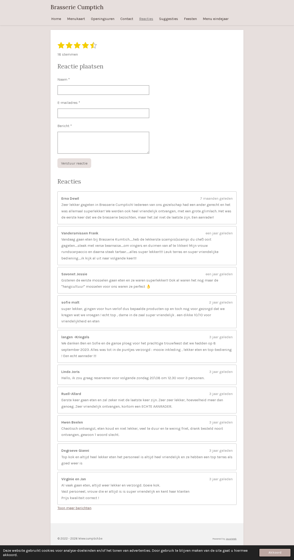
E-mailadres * (68, 102)
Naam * (63, 79)
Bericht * (64, 126)
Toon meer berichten (74, 508)
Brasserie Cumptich (77, 7)
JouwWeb (231, 538)
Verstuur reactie (74, 163)
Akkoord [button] (275, 552)
